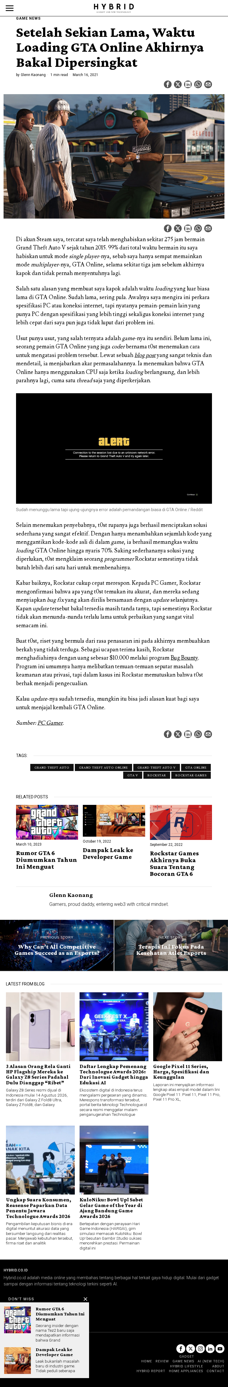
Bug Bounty (184, 657)
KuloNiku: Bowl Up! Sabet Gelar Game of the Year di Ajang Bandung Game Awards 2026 (111, 1208)
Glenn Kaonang (33, 75)
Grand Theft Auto (51, 767)
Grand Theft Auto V (156, 767)
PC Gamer (50, 722)
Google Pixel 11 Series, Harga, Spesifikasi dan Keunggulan (181, 1072)
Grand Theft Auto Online (103, 767)
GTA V (132, 775)
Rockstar (157, 775)
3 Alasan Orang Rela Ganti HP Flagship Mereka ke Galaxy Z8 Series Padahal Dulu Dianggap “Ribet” (38, 1075)
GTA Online (196, 767)
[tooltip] (168, 84)
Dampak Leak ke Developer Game (108, 853)
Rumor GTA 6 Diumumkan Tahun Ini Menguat (46, 859)
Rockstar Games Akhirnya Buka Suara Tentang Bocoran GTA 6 (174, 863)
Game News (28, 18)
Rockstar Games (191, 775)
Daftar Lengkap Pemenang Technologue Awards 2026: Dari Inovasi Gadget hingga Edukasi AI (114, 1075)
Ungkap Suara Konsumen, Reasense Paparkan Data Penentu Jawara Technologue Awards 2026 (38, 1208)
